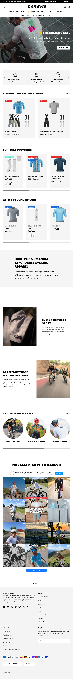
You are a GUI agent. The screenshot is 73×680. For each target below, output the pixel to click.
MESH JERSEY (55, 226)
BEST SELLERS (20, 12)
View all (67, 93)
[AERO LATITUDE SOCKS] (13, 164)
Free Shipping (7, 635)
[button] (69, 7)
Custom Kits (42, 604)
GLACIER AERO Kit (10, 131)
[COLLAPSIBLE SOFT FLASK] (36, 214)
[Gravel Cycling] (36, 428)
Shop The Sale (63, 47)
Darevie (8, 672)
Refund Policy (7, 642)
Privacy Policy (7, 646)
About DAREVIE (43, 597)
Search (40, 611)
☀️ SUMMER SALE (33, 12)
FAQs (39, 607)
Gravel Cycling (36, 441)
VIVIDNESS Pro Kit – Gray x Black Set (51, 131)
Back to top (36, 584)
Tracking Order (42, 615)
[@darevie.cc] (12, 473)
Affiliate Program (43, 622)
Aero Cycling (13, 441)
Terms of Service (8, 638)
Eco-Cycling (60, 441)
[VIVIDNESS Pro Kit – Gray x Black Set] (54, 114)
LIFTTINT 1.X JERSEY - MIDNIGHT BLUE (58, 177)
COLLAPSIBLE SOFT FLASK (34, 227)
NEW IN (11, 12)
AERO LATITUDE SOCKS (12, 176)
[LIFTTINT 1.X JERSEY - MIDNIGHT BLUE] (59, 164)
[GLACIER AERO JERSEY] (36, 164)
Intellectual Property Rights (11, 649)
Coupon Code (7, 631)
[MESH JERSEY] (59, 214)
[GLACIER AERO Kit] (19, 114)
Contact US (41, 618)
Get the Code (25, 1)
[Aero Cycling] (13, 428)
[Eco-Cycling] (60, 428)
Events (40, 600)
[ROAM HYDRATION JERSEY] (13, 214)
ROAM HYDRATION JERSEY (10, 227)
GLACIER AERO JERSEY (35, 176)
